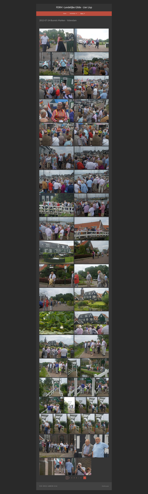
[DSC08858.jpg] (56, 181)
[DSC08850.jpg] (56, 87)
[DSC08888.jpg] (88, 424)
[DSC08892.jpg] (52, 466)
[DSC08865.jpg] (91, 252)
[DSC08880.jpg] (51, 405)
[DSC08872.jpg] (56, 346)
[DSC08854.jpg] (56, 134)
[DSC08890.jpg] (56, 445)
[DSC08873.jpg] (91, 346)
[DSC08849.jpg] (91, 63)
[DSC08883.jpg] (92, 405)
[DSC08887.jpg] (74, 424)
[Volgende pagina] (84, 477)
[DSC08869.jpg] (91, 299)
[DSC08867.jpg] (91, 275)
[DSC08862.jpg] (56, 228)
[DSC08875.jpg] (74, 368)
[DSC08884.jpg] (103, 405)
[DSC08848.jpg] (56, 63)
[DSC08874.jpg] (53, 368)
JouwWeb (107, 486)
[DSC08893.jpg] (78, 466)
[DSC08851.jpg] (91, 87)
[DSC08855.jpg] (91, 134)
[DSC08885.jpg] (46, 424)
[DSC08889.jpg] (102, 424)
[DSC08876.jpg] (95, 368)
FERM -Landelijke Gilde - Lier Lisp (74, 7)
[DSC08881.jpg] (69, 405)
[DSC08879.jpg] (102, 387)
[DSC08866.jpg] (56, 275)
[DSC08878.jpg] (82, 387)
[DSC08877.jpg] (53, 387)
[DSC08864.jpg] (56, 252)
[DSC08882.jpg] (80, 405)
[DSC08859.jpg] (91, 181)
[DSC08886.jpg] (60, 424)
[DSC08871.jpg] (91, 322)
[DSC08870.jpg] (56, 322)
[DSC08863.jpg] (91, 228)
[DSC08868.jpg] (56, 299)
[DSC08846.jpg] (56, 40)
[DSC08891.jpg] (91, 445)
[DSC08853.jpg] (91, 110)
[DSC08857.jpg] (91, 157)
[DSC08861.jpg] (91, 205)
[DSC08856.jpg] (56, 157)
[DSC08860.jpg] (56, 205)
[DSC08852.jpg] (56, 110)
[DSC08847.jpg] (91, 40)
